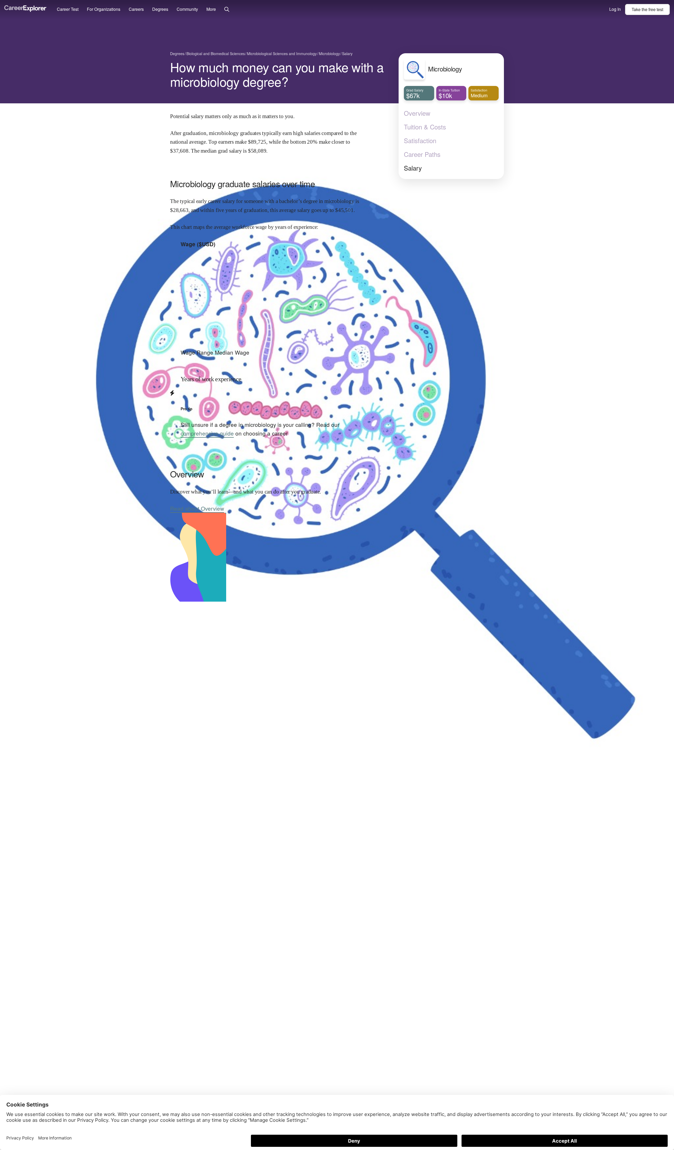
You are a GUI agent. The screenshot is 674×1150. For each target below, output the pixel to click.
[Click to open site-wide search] (226, 9)
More (211, 9)
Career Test (67, 9)
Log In (615, 9)
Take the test (647, 9)
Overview (417, 113)
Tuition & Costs (425, 127)
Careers (136, 9)
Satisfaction (420, 140)
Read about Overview (197, 508)
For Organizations (103, 9)
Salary (413, 168)
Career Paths (422, 154)
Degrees (160, 9)
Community (187, 9)
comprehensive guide (207, 433)
